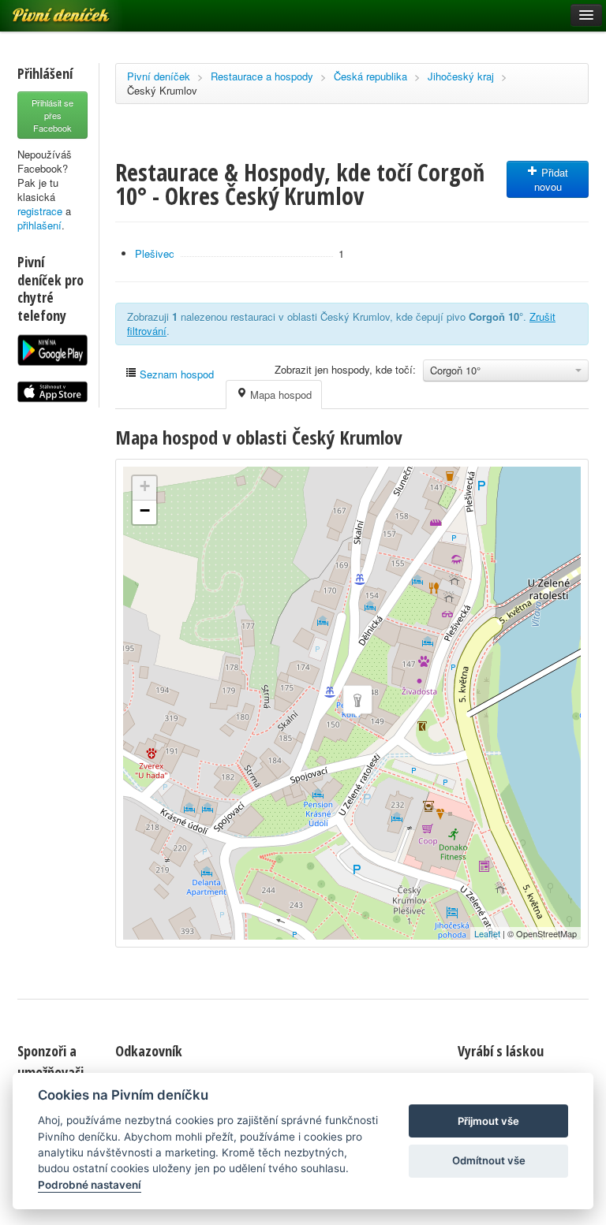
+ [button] (145, 486)
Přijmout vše (488, 1121)
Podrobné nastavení (89, 1184)
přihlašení (39, 225)
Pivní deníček (158, 76)
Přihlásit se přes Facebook (52, 115)
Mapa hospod (279, 394)
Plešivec (154, 253)
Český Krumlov (162, 90)
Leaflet (487, 933)
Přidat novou (551, 179)
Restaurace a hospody (262, 76)
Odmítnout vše (489, 1160)
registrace (39, 210)
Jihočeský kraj (461, 76)
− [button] (145, 510)
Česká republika (370, 76)
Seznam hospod (175, 374)
